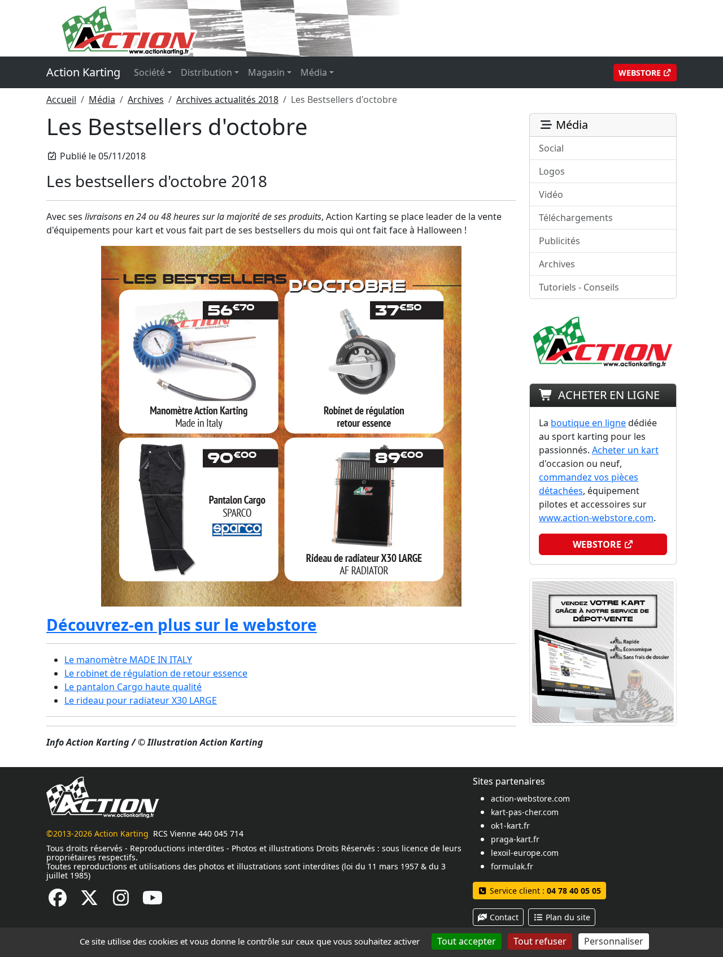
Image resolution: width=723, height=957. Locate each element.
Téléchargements (576, 217)
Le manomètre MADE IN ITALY (128, 659)
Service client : (544, 890)
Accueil (61, 99)
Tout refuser (540, 941)
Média (102, 99)
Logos (552, 171)
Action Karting (83, 72)
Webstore (641, 72)
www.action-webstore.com (596, 518)
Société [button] (149, 72)
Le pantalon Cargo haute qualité (133, 687)
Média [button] (313, 72)
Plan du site (566, 917)
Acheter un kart (625, 450)
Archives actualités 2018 (227, 99)
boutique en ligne (588, 423)
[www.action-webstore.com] (281, 425)
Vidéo (551, 194)
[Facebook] (57, 901)
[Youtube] (152, 901)
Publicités (559, 241)
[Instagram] (121, 901)
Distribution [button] (206, 72)
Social (551, 148)
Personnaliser (613, 941)
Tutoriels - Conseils (579, 287)
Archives (146, 99)
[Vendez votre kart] (603, 651)
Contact (503, 917)
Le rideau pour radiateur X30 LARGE (140, 700)
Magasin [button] (266, 72)
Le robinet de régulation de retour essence (155, 673)
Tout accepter (466, 941)
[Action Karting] (263, 27)
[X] (89, 901)
